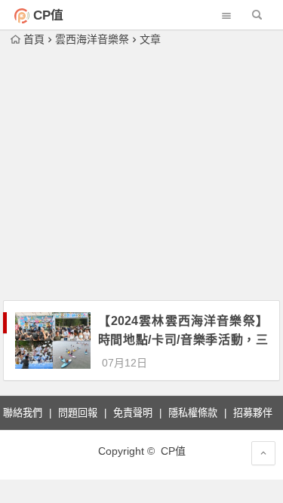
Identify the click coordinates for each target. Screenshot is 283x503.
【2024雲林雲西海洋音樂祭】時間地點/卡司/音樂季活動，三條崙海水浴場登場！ (183, 339)
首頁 (34, 39)
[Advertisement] (141, 175)
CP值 (48, 15)
